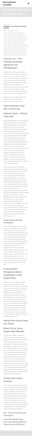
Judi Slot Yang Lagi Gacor (12, 43)
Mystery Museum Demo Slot (14, 47)
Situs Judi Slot (14, 30)
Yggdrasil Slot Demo (22, 54)
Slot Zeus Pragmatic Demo (20, 50)
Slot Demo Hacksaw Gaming (16, 48)
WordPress (27, 432)
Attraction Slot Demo (8, 37)
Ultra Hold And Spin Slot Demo (11, 52)
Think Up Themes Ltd (13, 432)
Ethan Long (6, 30)
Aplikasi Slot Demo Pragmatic (15, 35)
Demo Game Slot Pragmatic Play (15, 39)
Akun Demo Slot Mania (10, 33)
